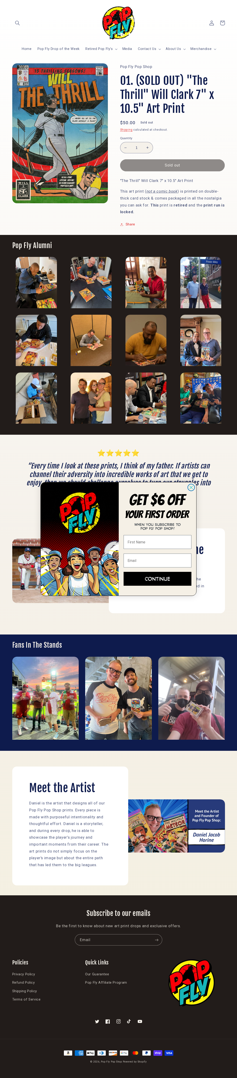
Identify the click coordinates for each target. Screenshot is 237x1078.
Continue (157, 578)
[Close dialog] (191, 487)
